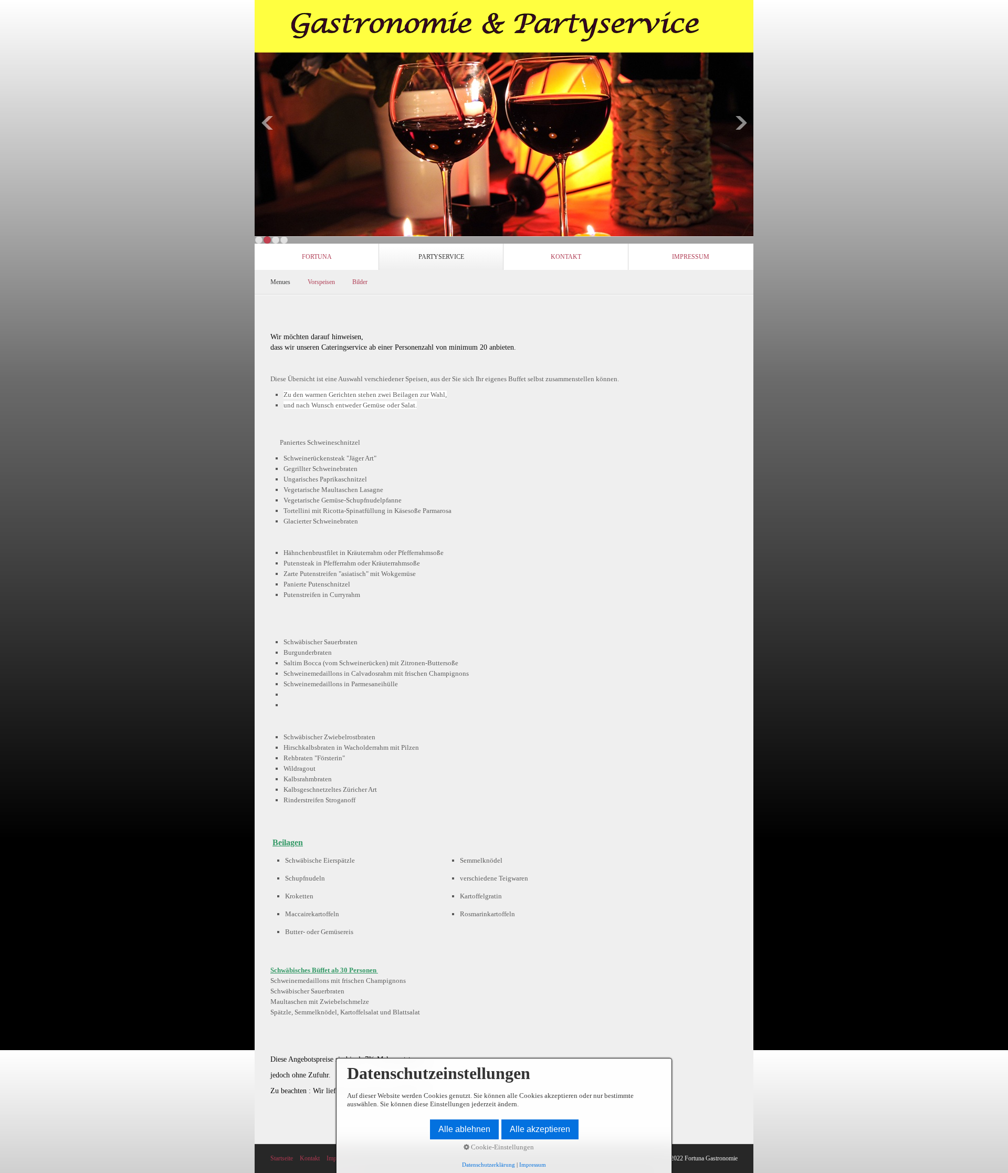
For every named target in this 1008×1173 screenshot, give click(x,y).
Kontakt (566, 256)
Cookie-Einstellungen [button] (501, 1147)
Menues (280, 282)
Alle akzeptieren (540, 1129)
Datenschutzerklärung (488, 1164)
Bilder (360, 282)
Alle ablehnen (464, 1129)
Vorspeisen (321, 282)
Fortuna (317, 256)
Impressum (690, 256)
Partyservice (441, 256)
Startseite (281, 1158)
